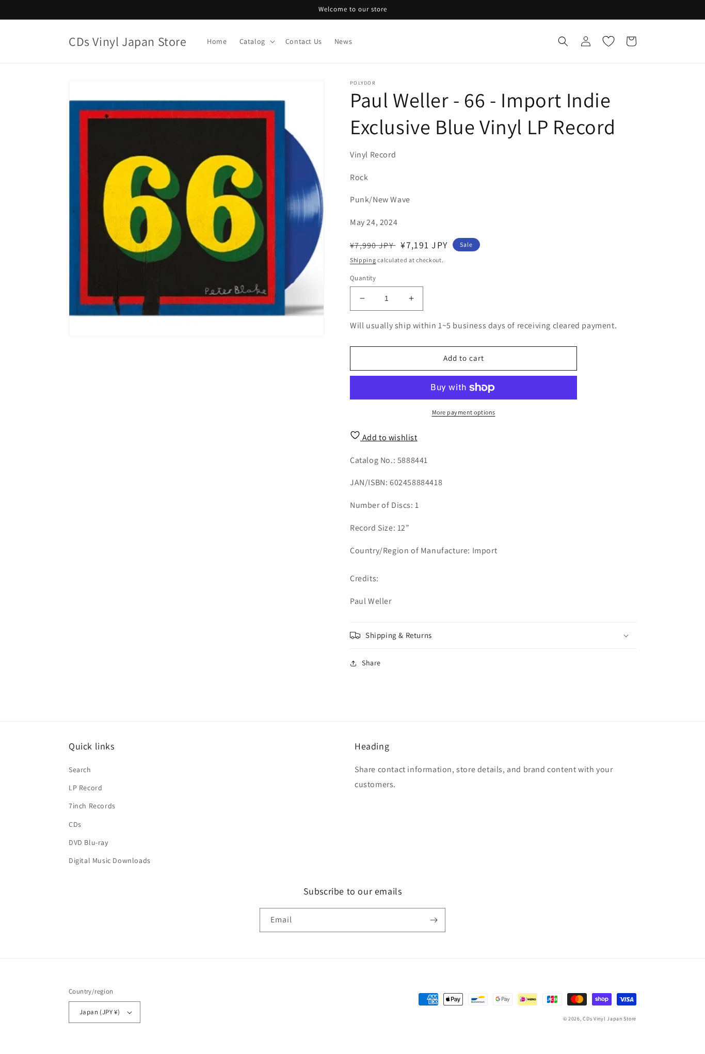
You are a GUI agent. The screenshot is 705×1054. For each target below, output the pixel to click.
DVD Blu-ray (88, 842)
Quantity (363, 278)
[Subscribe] (433, 920)
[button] (256, 41)
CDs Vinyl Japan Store (609, 1018)
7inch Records (92, 805)
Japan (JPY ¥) (99, 1012)
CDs (75, 824)
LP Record (85, 787)
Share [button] (371, 662)
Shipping (363, 260)
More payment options (463, 412)
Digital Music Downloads (110, 860)
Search (80, 769)
